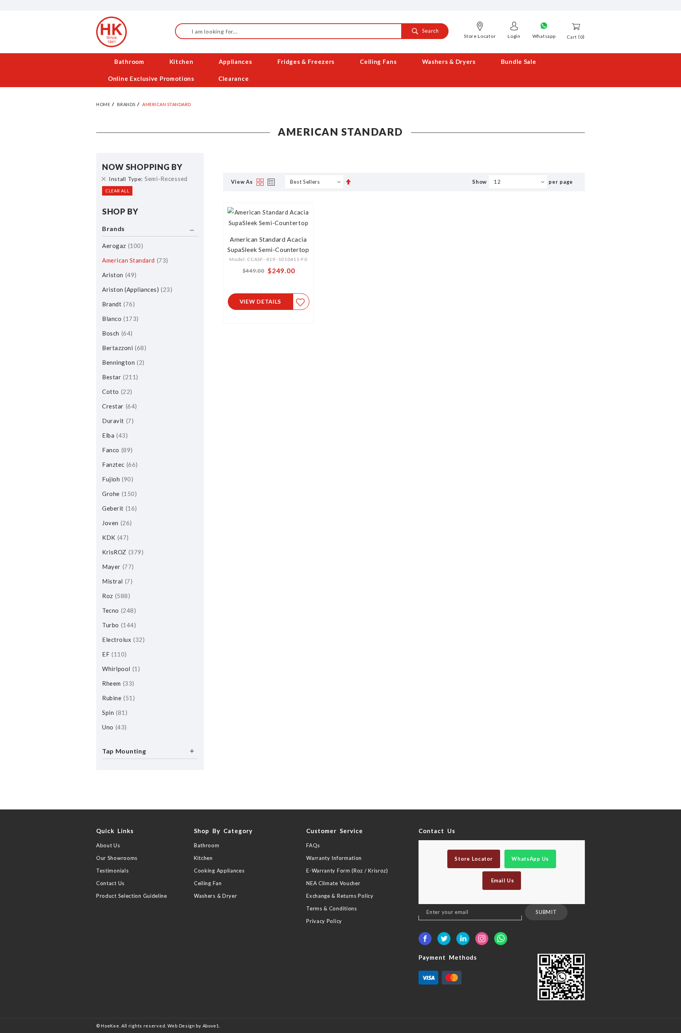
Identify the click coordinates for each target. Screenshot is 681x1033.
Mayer (117, 566)
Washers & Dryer (215, 896)
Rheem (117, 683)
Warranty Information (334, 858)
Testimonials (112, 870)
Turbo (118, 624)
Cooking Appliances (219, 870)
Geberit (118, 508)
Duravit (117, 420)
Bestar (119, 376)
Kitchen (203, 858)
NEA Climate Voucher (333, 883)
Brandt (117, 304)
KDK (114, 537)
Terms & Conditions (331, 908)
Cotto (116, 391)
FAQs (313, 845)
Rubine (117, 697)
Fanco (116, 449)
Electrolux (122, 639)
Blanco (119, 318)
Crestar (118, 406)
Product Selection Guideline (131, 896)
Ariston (118, 274)
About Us (108, 845)
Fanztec (119, 464)
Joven (116, 522)
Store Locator (480, 36)
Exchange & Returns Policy (340, 896)
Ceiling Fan (208, 883)
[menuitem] (129, 61)
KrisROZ (121, 552)
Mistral (116, 581)
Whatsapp (544, 36)
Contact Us (110, 883)
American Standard (134, 260)
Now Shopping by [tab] (142, 167)
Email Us (501, 880)
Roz (115, 595)
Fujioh (116, 479)
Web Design (181, 1025)
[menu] (340, 70)
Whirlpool (120, 668)
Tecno (118, 610)
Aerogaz (121, 245)
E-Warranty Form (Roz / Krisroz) (347, 870)
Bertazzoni (123, 347)
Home (103, 104)
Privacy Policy (324, 921)
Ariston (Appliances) (136, 289)
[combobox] (311, 31)
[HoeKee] (111, 32)
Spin (113, 712)
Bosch (116, 333)
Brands (126, 104)
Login (514, 36)
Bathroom (207, 845)
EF (113, 654)
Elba (114, 435)
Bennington (122, 362)
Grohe (118, 493)
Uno (113, 727)
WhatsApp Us (530, 859)
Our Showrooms (117, 858)
